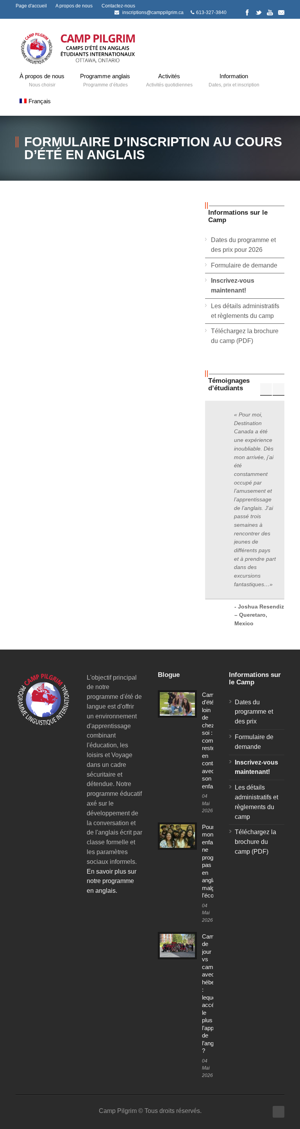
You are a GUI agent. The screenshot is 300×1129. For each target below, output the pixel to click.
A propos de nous (74, 6)
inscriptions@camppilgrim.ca (153, 12)
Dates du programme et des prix (254, 712)
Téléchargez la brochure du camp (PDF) (255, 842)
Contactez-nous (118, 6)
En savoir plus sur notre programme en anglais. (111, 881)
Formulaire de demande (244, 265)
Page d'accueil (31, 6)
